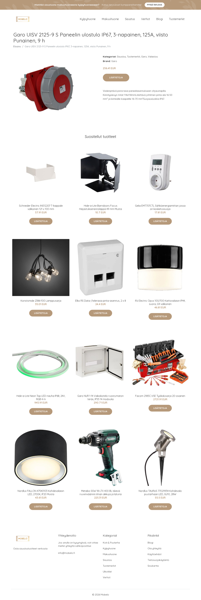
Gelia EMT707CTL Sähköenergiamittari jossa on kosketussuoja (160, 207)
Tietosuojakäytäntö (158, 560)
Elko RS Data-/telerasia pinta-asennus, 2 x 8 (100, 300)
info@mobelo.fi (66, 552)
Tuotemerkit (177, 19)
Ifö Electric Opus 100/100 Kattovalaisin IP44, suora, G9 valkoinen (160, 302)
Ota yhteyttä (154, 548)
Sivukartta (153, 565)
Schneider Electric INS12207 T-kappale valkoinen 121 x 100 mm (41, 207)
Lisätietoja (116, 77)
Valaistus (153, 56)
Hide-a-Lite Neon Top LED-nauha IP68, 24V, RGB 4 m (40, 397)
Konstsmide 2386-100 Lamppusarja (41, 300)
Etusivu (17, 46)
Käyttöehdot (154, 554)
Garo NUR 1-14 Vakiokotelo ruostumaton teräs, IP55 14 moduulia (100, 397)
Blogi (159, 19)
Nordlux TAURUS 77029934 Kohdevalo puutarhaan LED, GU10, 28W (160, 492)
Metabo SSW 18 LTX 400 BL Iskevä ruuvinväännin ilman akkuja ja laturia (101, 492)
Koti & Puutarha (111, 542)
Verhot (145, 19)
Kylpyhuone (87, 19)
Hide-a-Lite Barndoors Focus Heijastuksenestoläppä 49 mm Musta (100, 207)
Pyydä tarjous (154, 5)
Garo (144, 56)
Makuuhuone (110, 19)
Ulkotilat (107, 571)
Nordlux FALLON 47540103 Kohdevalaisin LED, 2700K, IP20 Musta (41, 492)
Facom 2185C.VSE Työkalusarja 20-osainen (160, 395)
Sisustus (130, 19)
